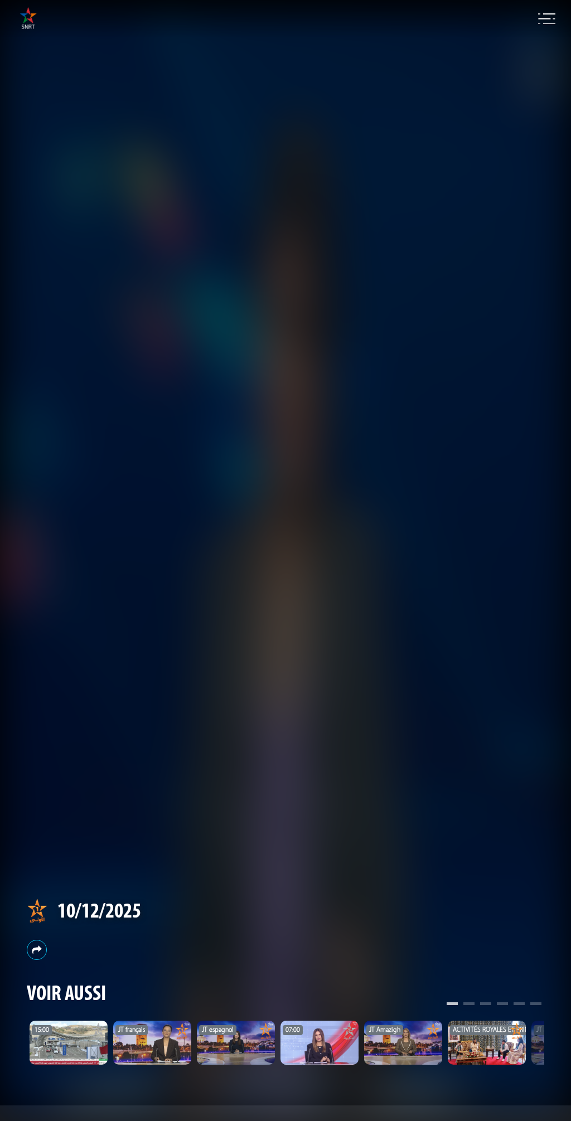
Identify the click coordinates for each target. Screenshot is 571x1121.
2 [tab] (469, 1005)
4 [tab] (502, 1005)
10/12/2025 (99, 912)
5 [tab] (519, 1005)
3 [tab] (485, 1005)
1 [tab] (452, 1005)
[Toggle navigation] (547, 19)
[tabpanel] (69, 1043)
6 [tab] (536, 1005)
